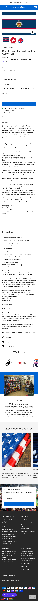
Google (25, 531)
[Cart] (35, 7)
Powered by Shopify (15, 580)
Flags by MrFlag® (7, 47)
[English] (5, 598)
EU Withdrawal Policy (26, 569)
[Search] (6, 7)
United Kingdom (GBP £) (8, 575)
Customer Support (10, 346)
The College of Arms (7, 308)
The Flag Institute (6, 300)
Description (6, 122)
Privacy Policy (24, 566)
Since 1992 (8, 337)
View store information (8, 112)
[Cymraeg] (12, 598)
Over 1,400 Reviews (10, 342)
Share (3, 116)
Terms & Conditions (25, 563)
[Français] (7, 598)
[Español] (10, 598)
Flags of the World (6, 312)
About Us (30, 332)
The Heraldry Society (7, 304)
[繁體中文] (2, 598)
